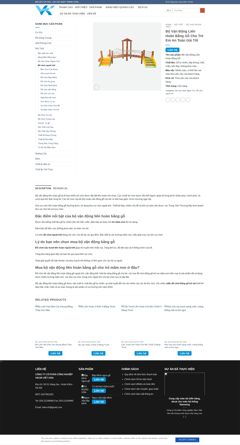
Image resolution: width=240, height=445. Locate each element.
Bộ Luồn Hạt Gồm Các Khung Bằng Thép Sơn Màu (53, 345)
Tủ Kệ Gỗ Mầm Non (47, 147)
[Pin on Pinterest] (183, 100)
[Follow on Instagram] (198, 2)
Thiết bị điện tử (42, 164)
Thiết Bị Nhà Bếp (45, 139)
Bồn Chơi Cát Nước (49, 69)
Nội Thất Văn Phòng (47, 131)
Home (168, 25)
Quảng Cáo (41, 153)
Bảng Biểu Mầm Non (47, 57)
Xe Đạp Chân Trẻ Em (50, 109)
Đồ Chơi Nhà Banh (49, 85)
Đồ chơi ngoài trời (46, 65)
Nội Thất (178, 25)
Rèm (37, 159)
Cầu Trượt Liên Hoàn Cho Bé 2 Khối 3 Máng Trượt (140, 345)
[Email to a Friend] (178, 100)
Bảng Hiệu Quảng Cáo (120, 7)
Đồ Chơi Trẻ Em (45, 115)
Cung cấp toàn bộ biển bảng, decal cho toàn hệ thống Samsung (184, 401)
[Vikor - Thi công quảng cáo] (45, 10)
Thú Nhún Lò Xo (48, 101)
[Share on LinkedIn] (188, 100)
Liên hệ (91, 13)
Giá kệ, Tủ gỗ (44, 123)
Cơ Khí (38, 32)
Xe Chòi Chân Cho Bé (50, 105)
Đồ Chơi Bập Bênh (49, 77)
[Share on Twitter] (173, 100)
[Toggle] (70, 32)
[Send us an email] (203, 2)
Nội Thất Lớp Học (45, 127)
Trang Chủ (66, 7)
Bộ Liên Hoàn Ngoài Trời (185, 91)
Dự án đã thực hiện (72, 13)
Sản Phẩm (95, 7)
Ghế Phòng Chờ (43, 43)
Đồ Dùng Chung (43, 38)
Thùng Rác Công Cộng (48, 143)
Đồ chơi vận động (48, 89)
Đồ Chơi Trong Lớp (46, 119)
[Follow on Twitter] (201, 2)
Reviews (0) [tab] (60, 188)
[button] (96, 87)
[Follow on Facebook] (195, 2)
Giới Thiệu (81, 7)
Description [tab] (43, 188)
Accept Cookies (187, 440)
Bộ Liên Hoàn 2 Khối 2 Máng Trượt (93, 345)
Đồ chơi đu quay (48, 81)
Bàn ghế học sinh (45, 53)
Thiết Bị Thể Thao (44, 169)
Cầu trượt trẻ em (48, 73)
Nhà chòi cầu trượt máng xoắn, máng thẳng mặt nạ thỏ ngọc (183, 345)
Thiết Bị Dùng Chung (47, 135)
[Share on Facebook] (168, 100)
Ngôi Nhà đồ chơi (48, 97)
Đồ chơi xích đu (47, 93)
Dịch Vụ (143, 7)
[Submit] (202, 10)
